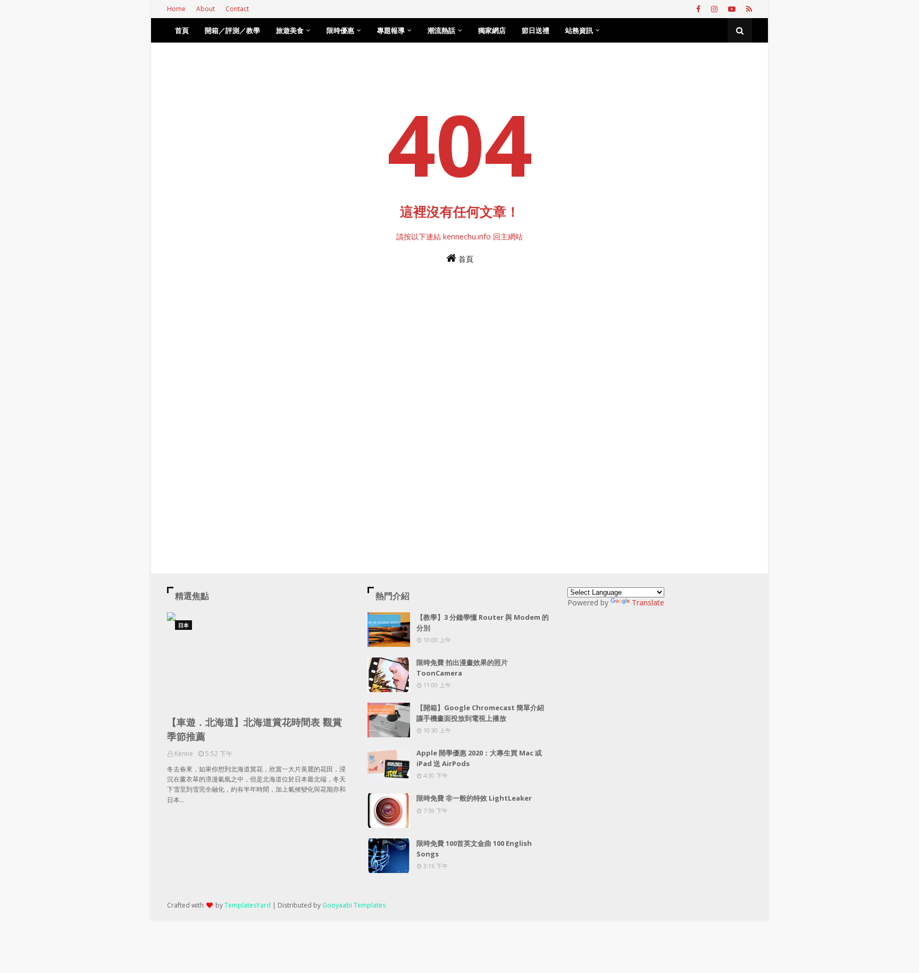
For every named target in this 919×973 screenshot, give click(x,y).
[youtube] (731, 9)
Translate (648, 602)
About (205, 8)
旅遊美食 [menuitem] (290, 30)
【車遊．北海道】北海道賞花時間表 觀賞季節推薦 (254, 729)
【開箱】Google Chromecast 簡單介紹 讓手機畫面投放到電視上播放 (480, 713)
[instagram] (714, 9)
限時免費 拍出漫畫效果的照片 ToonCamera (462, 668)
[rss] (747, 9)
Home (176, 8)
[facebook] (698, 9)
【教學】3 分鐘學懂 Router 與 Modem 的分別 (482, 622)
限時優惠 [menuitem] (340, 30)
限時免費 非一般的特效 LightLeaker (474, 798)
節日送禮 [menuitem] (535, 30)
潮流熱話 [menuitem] (441, 30)
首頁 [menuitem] (182, 30)
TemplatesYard (247, 905)
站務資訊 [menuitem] (579, 30)
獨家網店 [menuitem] (492, 30)
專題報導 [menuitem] (391, 30)
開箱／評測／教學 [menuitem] (232, 30)
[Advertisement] (459, 392)
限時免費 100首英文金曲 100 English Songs (474, 848)
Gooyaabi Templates (354, 905)
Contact (237, 8)
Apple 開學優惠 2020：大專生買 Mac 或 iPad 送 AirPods (479, 758)
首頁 (464, 259)
